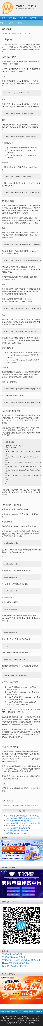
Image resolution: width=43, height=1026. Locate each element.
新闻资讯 (12, 18)
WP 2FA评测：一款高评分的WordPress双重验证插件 (21, 960)
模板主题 (23, 18)
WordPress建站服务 (27, 1011)
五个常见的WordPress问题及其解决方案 (20, 821)
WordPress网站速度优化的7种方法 (18, 826)
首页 (3, 18)
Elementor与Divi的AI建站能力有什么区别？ (18, 963)
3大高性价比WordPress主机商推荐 (14, 966)
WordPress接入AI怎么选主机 (12, 954)
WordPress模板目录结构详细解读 (18, 828)
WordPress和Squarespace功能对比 (14, 957)
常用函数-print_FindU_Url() (16, 833)
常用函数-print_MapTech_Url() (17, 831)
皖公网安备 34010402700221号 (26, 1021)
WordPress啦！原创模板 (8, 1011)
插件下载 (33, 18)
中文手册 (10, 23)
